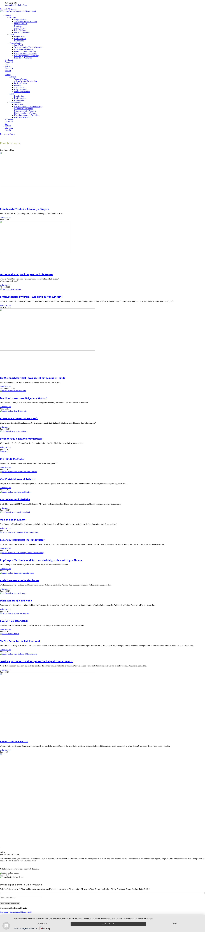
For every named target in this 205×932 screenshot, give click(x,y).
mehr (174, 924)
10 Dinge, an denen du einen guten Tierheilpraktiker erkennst (36, 661)
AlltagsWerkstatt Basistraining (25, 22)
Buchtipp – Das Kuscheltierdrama (19, 580)
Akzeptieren (108, 924)
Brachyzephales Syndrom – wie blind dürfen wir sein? (31, 296)
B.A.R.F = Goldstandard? (14, 620)
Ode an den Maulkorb (13, 519)
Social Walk (18, 45)
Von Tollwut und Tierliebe (15, 499)
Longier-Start (19, 37)
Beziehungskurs (20, 39)
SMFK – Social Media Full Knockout (20, 641)
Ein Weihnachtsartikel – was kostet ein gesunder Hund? (32, 378)
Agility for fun (19, 28)
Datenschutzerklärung (18, 912)
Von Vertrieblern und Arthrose (18, 479)
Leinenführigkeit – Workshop (25, 51)
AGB (30, 912)
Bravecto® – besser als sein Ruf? (19, 418)
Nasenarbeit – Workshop (23, 49)
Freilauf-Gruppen (20, 24)
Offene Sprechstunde (22, 32)
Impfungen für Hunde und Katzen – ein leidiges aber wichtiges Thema (41, 560)
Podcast (8, 66)
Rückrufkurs (19, 41)
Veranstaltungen (15, 43)
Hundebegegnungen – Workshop (26, 56)
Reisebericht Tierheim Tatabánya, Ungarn (24, 209)
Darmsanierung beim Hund (16, 600)
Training (8, 15)
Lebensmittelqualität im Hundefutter (22, 539)
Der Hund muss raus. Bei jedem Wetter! (23, 398)
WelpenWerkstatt (20, 19)
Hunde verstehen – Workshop (25, 54)
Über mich (9, 68)
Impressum (4, 912)
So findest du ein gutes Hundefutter (21, 438)
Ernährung (9, 60)
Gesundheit (9, 62)
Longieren (18, 26)
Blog (6, 64)
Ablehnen (42, 924)
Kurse (11, 34)
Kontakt (8, 71)
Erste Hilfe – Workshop (23, 58)
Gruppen (12, 17)
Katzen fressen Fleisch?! (14, 741)
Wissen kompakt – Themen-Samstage (28, 47)
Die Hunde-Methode (12, 458)
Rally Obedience (20, 30)
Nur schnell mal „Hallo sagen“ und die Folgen (26, 274)
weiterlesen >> (5, 218)
